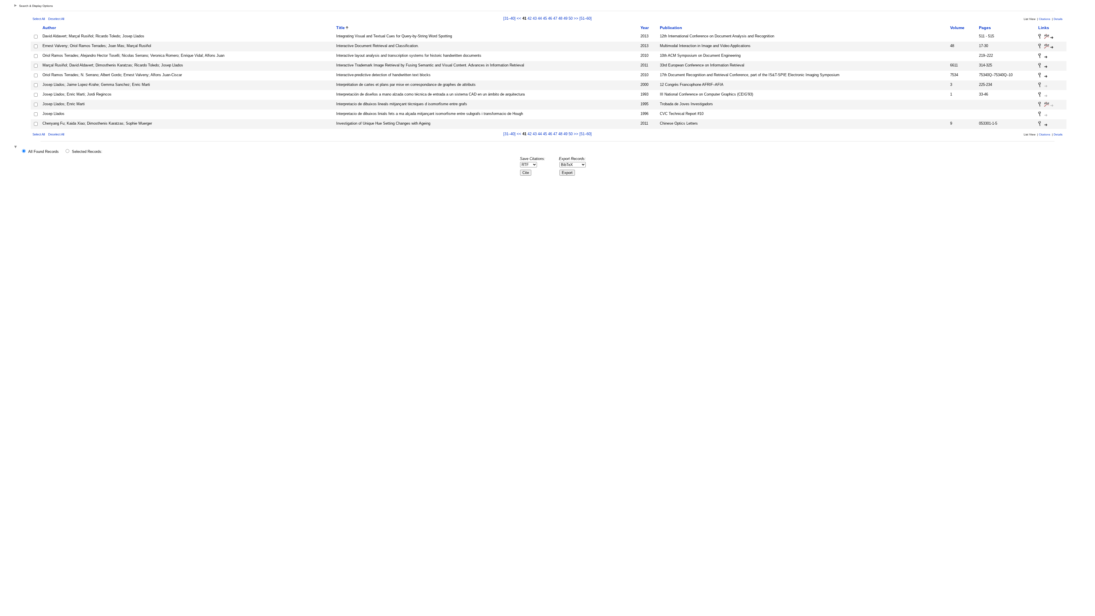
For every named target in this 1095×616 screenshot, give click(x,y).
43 (535, 18)
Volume (957, 27)
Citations (1044, 19)
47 (555, 18)
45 (545, 18)
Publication (671, 27)
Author (49, 27)
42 (530, 18)
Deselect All (56, 19)
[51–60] (585, 18)
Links (1043, 27)
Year (644, 27)
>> (576, 18)
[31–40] (510, 18)
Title (340, 27)
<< (519, 18)
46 (550, 18)
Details (1058, 19)
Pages (985, 27)
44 (540, 18)
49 (565, 18)
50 (571, 18)
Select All (39, 19)
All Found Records (43, 151)
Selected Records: (87, 151)
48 (560, 18)
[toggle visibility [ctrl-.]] (16, 147)
